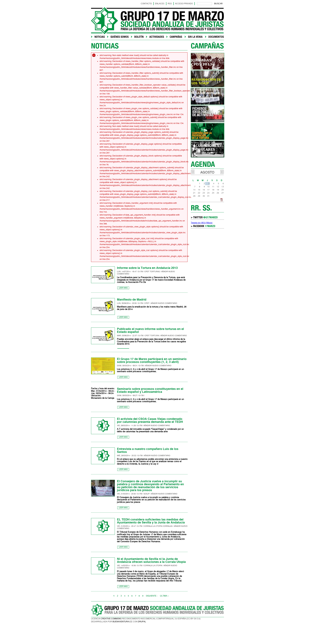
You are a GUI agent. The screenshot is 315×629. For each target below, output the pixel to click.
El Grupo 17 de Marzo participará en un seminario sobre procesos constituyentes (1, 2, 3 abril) (152, 360)
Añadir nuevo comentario (164, 303)
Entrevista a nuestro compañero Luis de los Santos (147, 450)
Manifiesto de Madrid (131, 299)
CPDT (146, 272)
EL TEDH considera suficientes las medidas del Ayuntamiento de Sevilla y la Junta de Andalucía (151, 521)
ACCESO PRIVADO (184, 3)
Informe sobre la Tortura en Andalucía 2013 (147, 268)
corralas (167, 526)
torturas (155, 272)
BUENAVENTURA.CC (122, 621)
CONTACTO (146, 3)
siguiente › (152, 596)
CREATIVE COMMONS (111, 619)
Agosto (207, 172)
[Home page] (157, 33)
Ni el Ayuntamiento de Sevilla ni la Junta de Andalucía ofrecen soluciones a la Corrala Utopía (151, 560)
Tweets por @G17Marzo (201, 223)
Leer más (123, 288)
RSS (170, 3)
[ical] (221, 200)
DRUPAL (142, 621)
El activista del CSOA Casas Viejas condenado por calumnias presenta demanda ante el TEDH (150, 420)
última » (164, 596)
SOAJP (146, 494)
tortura (154, 336)
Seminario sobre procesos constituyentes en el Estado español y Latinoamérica (150, 390)
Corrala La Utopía (153, 526)
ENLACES (159, 3)
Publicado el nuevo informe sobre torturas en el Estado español (150, 330)
